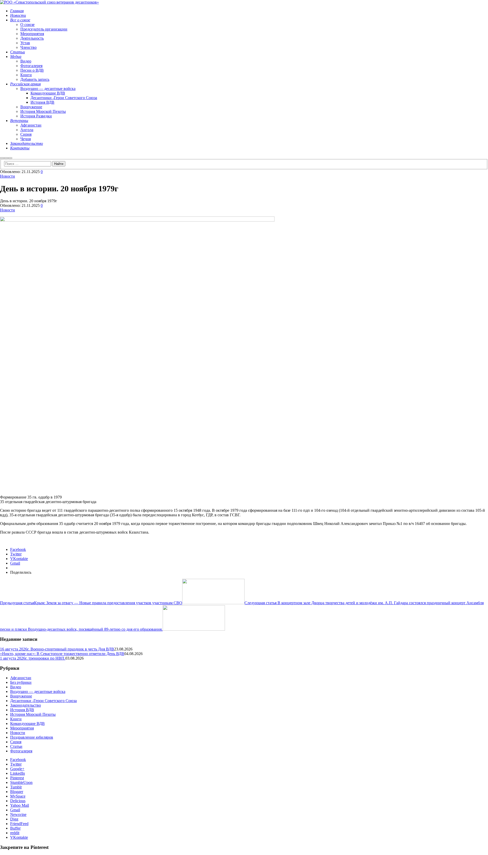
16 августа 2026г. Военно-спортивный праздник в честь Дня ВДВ (57, 649)
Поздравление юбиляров (31, 737)
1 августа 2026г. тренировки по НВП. (32, 658)
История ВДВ (22, 710)
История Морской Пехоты (33, 714)
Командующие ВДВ (27, 723)
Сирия (15, 742)
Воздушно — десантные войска (37, 691)
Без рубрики (21, 682)
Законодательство (25, 705)
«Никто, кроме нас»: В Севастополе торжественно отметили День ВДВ (62, 653)
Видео (15, 687)
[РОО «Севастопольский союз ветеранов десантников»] (49, 2)
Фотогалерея (21, 751)
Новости (7, 176)
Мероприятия (22, 728)
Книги (16, 719)
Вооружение (21, 696)
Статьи (16, 746)
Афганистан (20, 678)
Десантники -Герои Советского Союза (43, 700)
